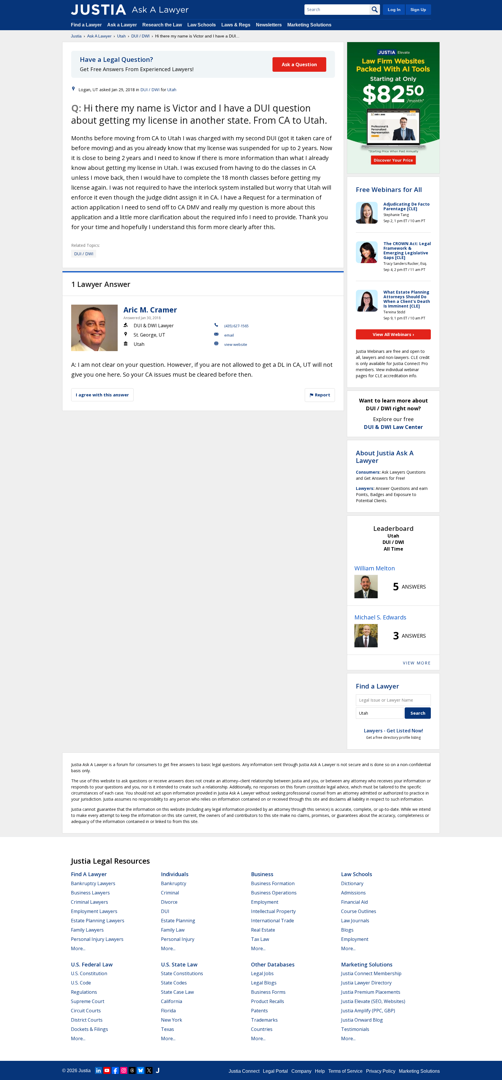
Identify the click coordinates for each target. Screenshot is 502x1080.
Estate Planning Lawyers (97, 920)
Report (322, 395)
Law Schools (201, 24)
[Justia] (98, 9)
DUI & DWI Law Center (393, 426)
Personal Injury (177, 939)
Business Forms (268, 992)
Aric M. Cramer (150, 310)
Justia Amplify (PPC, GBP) (368, 1010)
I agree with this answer (102, 395)
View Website (235, 344)
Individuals (175, 874)
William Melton (374, 568)
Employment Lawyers (94, 911)
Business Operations (274, 892)
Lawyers (364, 488)
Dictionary (352, 883)
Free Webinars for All (389, 189)
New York (171, 1020)
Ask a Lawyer (122, 24)
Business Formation (273, 883)
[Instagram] (123, 1070)
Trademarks (264, 1020)
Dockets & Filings (89, 1029)
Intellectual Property (273, 911)
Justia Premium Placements (370, 992)
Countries (261, 1029)
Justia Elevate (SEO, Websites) (373, 1001)
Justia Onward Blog (362, 1020)
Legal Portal (275, 1071)
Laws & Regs (235, 24)
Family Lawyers (87, 930)
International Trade (272, 920)
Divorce (169, 902)
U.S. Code (81, 983)
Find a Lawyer (86, 24)
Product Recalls (267, 1001)
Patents (259, 1010)
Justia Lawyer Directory (366, 983)
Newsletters (269, 24)
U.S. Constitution (89, 973)
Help (320, 1071)
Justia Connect (244, 1071)
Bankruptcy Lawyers (93, 883)
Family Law (172, 930)
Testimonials (355, 1029)
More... (78, 948)
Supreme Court (87, 1001)
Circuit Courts (86, 1010)
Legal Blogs (264, 983)
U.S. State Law (179, 964)
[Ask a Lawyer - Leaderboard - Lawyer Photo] (366, 586)
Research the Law (162, 24)
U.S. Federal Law (92, 964)
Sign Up (418, 9)
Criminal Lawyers (89, 902)
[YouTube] (106, 1070)
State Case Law (177, 992)
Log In (394, 9)
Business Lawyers (90, 892)
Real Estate (263, 930)
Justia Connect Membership (371, 973)
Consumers (367, 472)
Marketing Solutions (309, 24)
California (171, 1001)
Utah (121, 36)
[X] (149, 1070)
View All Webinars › (393, 334)
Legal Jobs (262, 973)
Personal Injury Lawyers (97, 939)
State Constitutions (182, 973)
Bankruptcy (173, 883)
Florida (168, 1010)
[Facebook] (115, 1070)
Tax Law (260, 939)
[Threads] (132, 1070)
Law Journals (355, 920)
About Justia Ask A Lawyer (385, 456)
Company (301, 1071)
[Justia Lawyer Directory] (157, 1070)
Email (229, 335)
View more (417, 663)
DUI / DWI (140, 36)
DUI (165, 911)
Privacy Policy (380, 1071)
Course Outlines (358, 911)
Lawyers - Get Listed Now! (393, 730)
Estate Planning (178, 920)
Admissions (353, 892)
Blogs (347, 930)
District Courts (87, 1020)
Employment (264, 902)
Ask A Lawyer (99, 36)
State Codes (174, 983)
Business (262, 874)
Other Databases (273, 964)
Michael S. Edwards (380, 617)
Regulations (84, 992)
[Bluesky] (140, 1070)
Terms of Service (345, 1071)
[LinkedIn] (98, 1070)
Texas (167, 1029)
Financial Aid (354, 902)
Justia (76, 36)
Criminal (170, 892)
